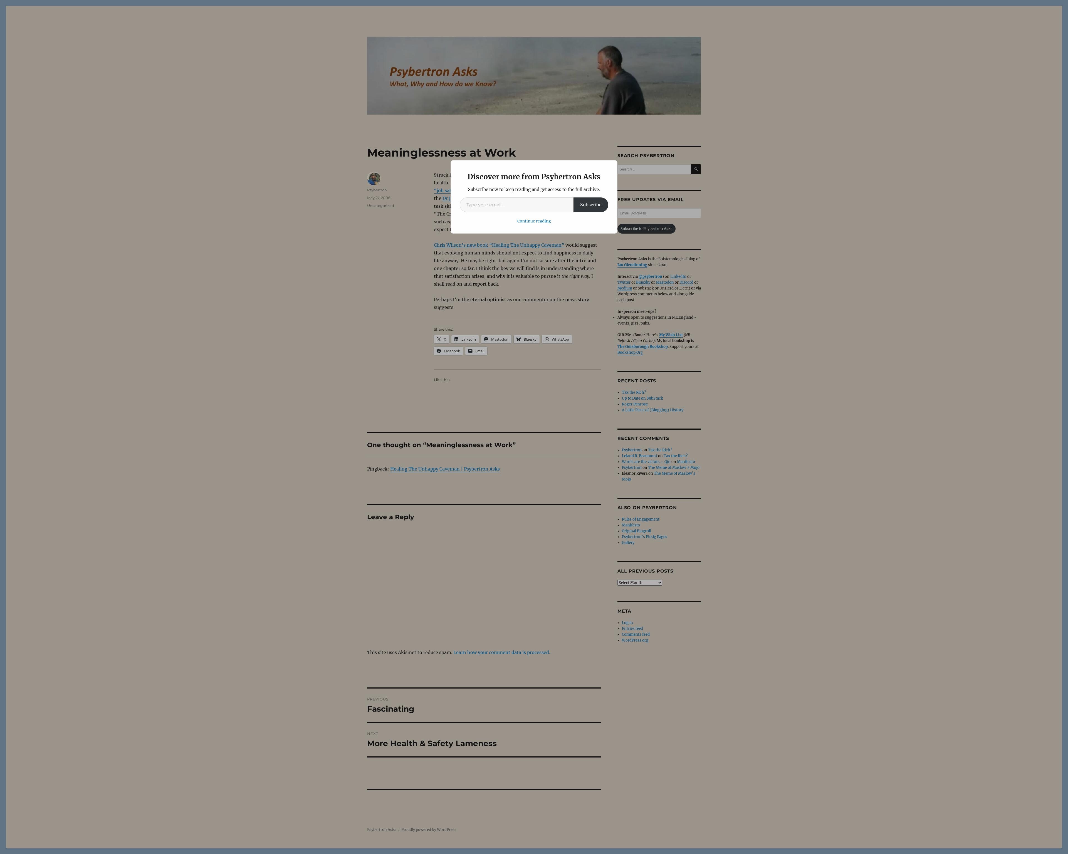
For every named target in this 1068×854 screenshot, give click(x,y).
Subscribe (591, 204)
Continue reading (534, 221)
